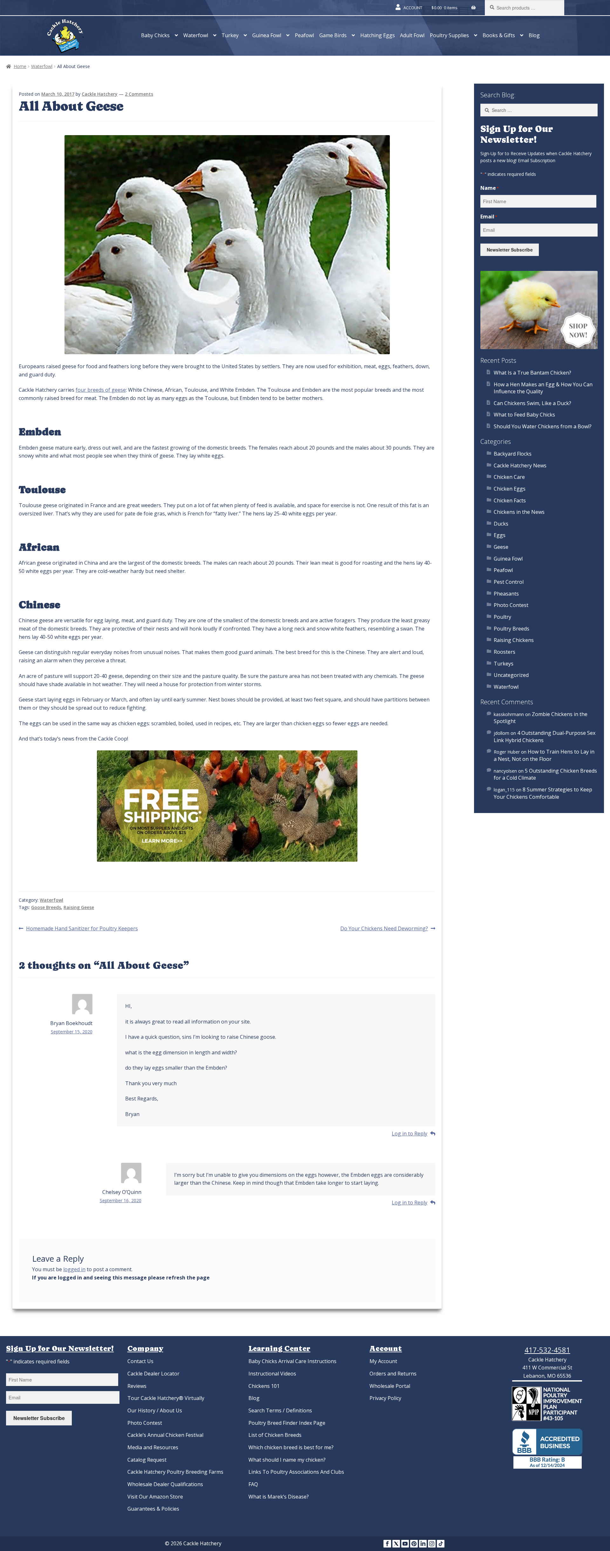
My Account (383, 1361)
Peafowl (304, 35)
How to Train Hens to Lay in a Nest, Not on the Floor (544, 755)
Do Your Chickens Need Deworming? (384, 929)
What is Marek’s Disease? (278, 1496)
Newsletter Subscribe (510, 249)
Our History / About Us (154, 1410)
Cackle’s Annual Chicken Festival (165, 1434)
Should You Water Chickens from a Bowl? (543, 426)
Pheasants (506, 593)
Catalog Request (146, 1459)
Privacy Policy (385, 1398)
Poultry (502, 616)
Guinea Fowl (266, 35)
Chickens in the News (519, 511)
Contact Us (140, 1361)
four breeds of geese (101, 389)
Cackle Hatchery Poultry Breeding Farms (175, 1471)
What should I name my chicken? (287, 1459)
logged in (74, 1269)
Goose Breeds (46, 907)
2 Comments (139, 94)
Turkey (230, 35)
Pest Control (509, 581)
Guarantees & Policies (153, 1508)
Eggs (499, 535)
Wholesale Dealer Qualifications (165, 1484)
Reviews (136, 1385)
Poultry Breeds (511, 628)
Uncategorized (511, 675)
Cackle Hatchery (100, 94)
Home (20, 66)
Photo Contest (511, 605)
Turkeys (503, 663)
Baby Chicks (155, 35)
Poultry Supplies (449, 35)
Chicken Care (509, 476)
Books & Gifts (499, 35)
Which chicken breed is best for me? (291, 1447)
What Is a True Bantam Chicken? (532, 372)
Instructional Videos (272, 1373)
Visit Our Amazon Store (155, 1496)
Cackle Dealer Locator (153, 1373)
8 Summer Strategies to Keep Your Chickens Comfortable (543, 793)
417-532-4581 (547, 1350)
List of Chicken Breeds (275, 1434)
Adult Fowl (412, 35)
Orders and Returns (393, 1373)
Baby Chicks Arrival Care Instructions (292, 1361)
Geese (501, 546)
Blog (534, 35)
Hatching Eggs (377, 35)
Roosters (504, 651)
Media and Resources (152, 1447)
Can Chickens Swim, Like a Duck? (532, 403)
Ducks (501, 523)
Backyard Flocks (513, 453)
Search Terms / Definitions (280, 1410)
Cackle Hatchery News (520, 465)
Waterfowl (195, 35)
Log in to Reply (409, 1133)
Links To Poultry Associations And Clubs (296, 1471)
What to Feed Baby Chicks (524, 414)
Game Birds (333, 35)
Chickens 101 (264, 1385)
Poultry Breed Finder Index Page (286, 1422)
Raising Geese (79, 907)
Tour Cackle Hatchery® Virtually (165, 1398)
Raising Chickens (514, 640)
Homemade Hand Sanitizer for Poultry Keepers (82, 929)
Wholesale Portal (389, 1385)
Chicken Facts (510, 500)
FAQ (253, 1484)
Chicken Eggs (509, 488)
